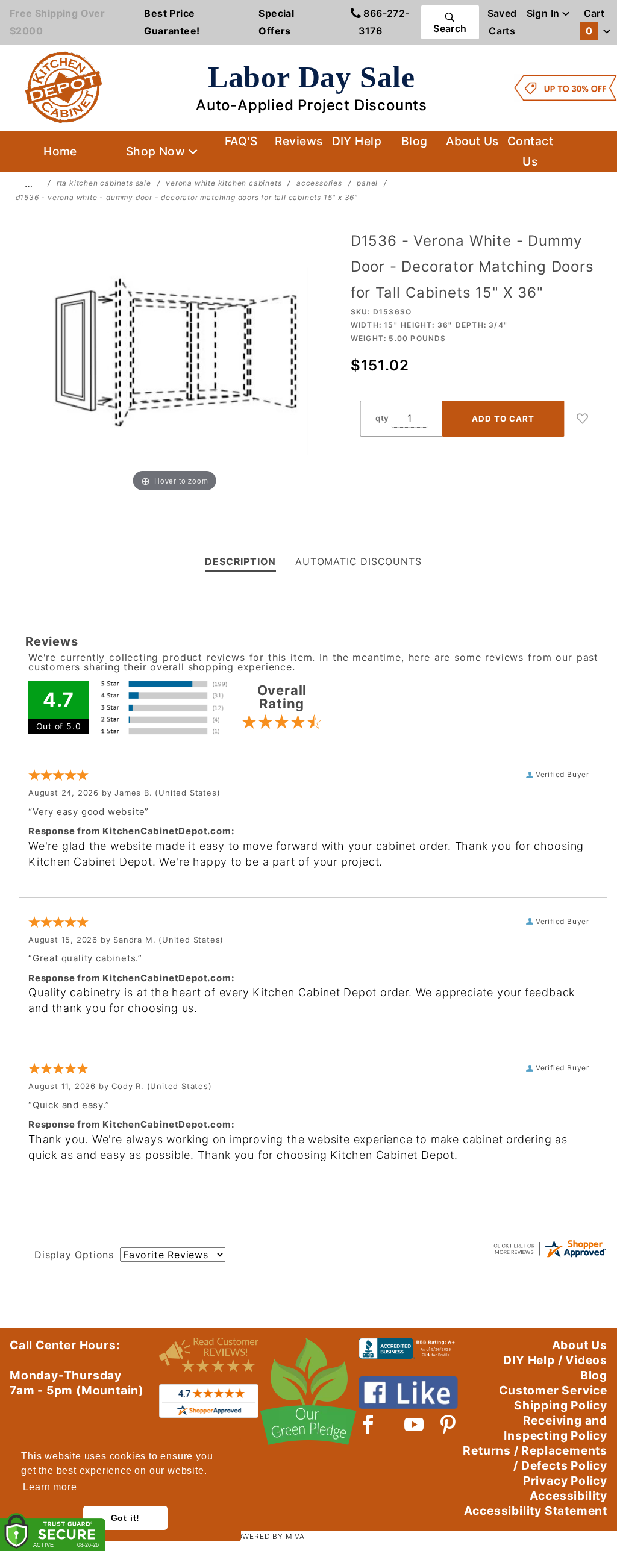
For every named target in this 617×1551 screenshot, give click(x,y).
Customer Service (553, 1390)
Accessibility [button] (568, 1495)
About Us (472, 141)
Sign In (544, 13)
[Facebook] (368, 1424)
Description (240, 561)
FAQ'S (241, 141)
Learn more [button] (50, 1487)
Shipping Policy (560, 1405)
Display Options (74, 1255)
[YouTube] (414, 1424)
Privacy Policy (565, 1480)
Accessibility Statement (535, 1510)
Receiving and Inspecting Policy (555, 1428)
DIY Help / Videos (555, 1360)
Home (60, 151)
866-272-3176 (384, 22)
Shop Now (157, 151)
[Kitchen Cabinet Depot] (64, 87)
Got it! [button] (125, 1518)
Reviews (298, 141)
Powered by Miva (268, 1536)
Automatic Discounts (358, 561)
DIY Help (357, 141)
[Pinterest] (448, 1424)
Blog (414, 141)
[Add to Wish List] (582, 419)
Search (449, 28)
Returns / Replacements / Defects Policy (535, 1458)
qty (382, 418)
